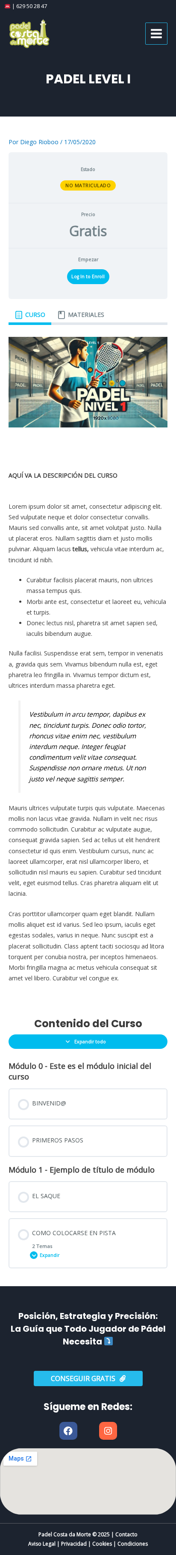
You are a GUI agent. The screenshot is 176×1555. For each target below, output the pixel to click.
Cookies (102, 1543)
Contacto (126, 1534)
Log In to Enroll (88, 276)
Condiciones (132, 1543)
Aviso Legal (42, 1543)
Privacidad (74, 1543)
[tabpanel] (88, 665)
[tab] (30, 315)
